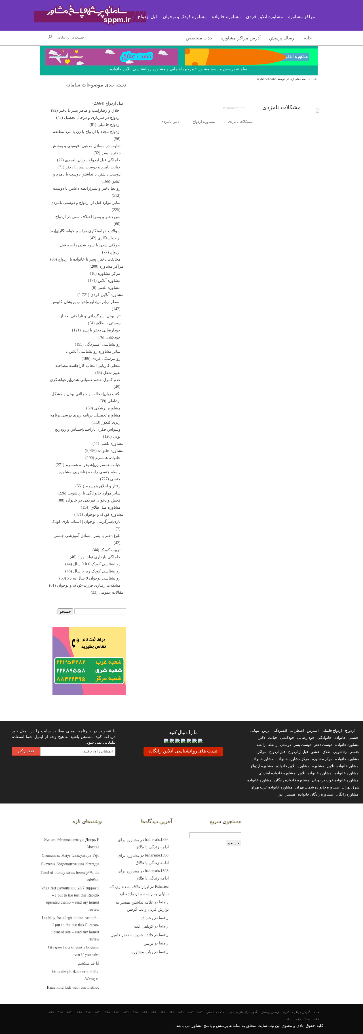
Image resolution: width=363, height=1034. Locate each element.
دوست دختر (323, 745)
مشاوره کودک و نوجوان (103, 514)
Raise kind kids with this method (73, 987)
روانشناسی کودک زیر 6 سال (97, 571)
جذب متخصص (199, 37)
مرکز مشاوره (109, 273)
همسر (290, 794)
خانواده (340, 737)
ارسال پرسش (282, 37)
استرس (313, 730)
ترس (266, 730)
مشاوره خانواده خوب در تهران (335, 780)
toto (180, 1012)
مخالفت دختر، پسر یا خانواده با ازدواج (89, 259)
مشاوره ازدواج (262, 766)
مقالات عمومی (111, 592)
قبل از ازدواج (298, 752)
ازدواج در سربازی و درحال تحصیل (92, 117)
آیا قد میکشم (88, 963)
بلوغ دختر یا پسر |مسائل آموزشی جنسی (87, 536)
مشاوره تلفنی (109, 288)
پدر (280, 794)
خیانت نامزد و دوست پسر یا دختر (93, 167)
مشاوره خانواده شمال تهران (317, 787)
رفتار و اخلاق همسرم (103, 486)
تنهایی (254, 730)
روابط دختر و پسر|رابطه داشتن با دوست (87, 188)
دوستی (285, 745)
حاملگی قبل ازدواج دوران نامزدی (93, 160)
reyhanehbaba (234, 108)
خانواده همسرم (108, 458)
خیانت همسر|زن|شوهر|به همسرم (93, 465)
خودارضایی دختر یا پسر (101, 330)
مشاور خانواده (263, 759)
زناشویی (340, 752)
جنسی (353, 737)
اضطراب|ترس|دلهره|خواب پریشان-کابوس (86, 302)
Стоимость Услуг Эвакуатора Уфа (70, 855)
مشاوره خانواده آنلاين (315, 773)
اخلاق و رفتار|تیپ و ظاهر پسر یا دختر (90, 110)
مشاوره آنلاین (109, 280)
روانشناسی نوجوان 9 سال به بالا (94, 578)
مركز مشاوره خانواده (293, 759)
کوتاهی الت (143, 926)
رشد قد (146, 917)
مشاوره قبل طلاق (106, 507)
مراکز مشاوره (111, 266)
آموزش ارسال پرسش (243, 1012)
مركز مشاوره (322, 759)
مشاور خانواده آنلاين (342, 766)
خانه (308, 37)
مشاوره (318, 766)
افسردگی (280, 730)
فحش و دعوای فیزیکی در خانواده (93, 500)
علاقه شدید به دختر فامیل (131, 934)
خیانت (272, 737)
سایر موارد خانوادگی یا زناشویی (94, 493)
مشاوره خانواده (110, 451)
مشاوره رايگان (347, 794)
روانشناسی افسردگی (103, 344)
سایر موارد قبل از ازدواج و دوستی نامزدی (85, 202)
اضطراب (297, 730)
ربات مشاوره (142, 952)
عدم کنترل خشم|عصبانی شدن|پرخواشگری (85, 380)
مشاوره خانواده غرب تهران (271, 787)
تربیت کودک (110, 550)
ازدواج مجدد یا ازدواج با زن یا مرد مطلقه (87, 132)
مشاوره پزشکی (107, 408)
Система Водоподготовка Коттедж (70, 864)
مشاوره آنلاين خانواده (292, 766)
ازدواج (350, 730)
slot (199, 1012)
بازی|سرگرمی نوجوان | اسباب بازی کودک (86, 521)
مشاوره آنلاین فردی (106, 295)
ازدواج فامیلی (109, 124)
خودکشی (113, 337)
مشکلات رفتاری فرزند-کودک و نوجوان (89, 585)
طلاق (326, 752)
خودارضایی (306, 737)
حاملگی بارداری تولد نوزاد (99, 557)
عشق (315, 752)
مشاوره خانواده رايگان (291, 780)
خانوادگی (324, 737)
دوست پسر (302, 745)
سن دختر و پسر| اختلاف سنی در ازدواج (88, 217)
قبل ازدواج (114, 103)
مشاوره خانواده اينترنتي (276, 773)
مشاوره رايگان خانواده (315, 794)
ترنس (148, 943)
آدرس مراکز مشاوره (241, 37)
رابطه (272, 745)
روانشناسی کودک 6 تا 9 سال (97, 564)
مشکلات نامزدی (281, 107)
